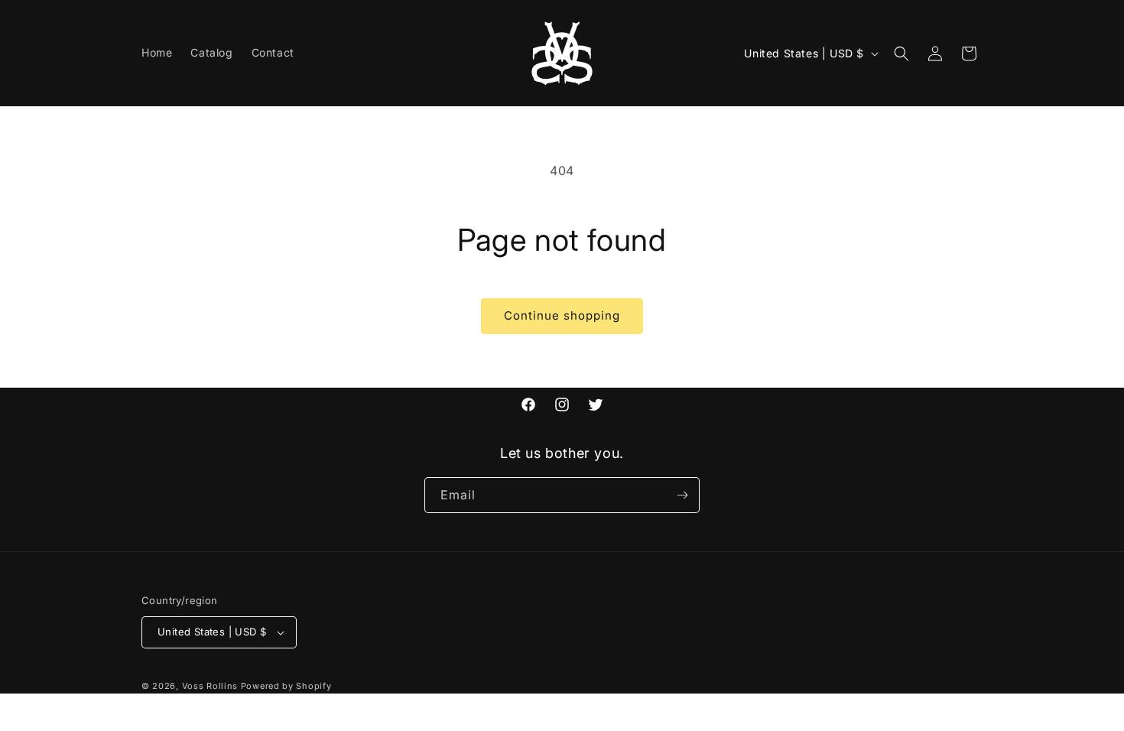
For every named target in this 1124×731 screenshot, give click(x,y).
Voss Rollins (210, 686)
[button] (901, 53)
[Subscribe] (682, 495)
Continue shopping (562, 315)
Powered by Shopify (286, 686)
